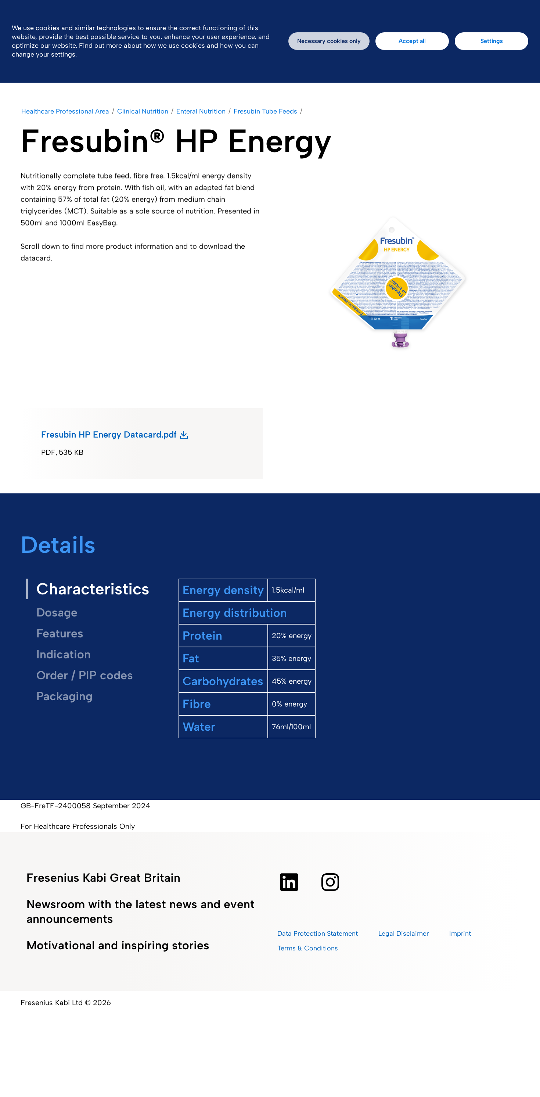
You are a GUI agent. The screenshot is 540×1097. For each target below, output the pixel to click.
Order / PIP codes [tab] (84, 675)
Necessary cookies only (329, 40)
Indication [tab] (63, 654)
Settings (491, 40)
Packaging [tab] (64, 696)
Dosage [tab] (57, 612)
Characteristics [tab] (92, 588)
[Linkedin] (289, 882)
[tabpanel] (344, 676)
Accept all (412, 40)
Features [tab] (59, 633)
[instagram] (330, 882)
